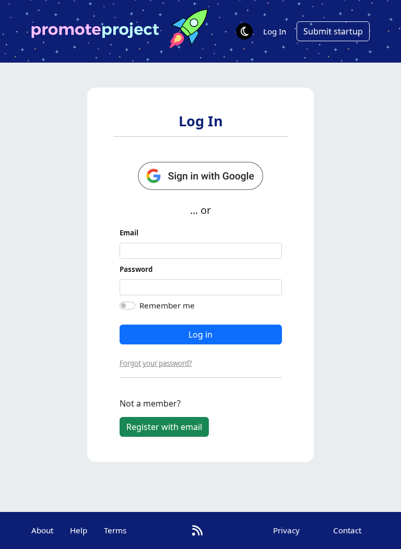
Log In (274, 31)
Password (136, 269)
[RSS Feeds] (197, 530)
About (42, 530)
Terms (115, 530)
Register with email (164, 427)
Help (78, 530)
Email (129, 232)
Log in (200, 334)
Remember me (167, 305)
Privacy (286, 530)
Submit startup (333, 31)
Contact (347, 530)
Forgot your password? (156, 363)
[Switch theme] (244, 31)
